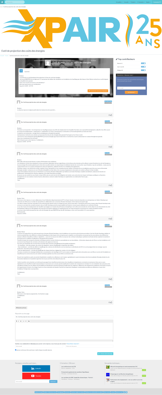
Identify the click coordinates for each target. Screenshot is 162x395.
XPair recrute (107, 392)
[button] (17, 321)
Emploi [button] (148, 2)
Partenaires (67, 392)
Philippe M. (130, 70)
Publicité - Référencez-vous (50, 392)
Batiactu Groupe (38, 392)
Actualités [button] (119, 2)
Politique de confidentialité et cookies (93, 392)
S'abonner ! (53, 381)
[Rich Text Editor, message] (64, 331)
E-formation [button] (140, 2)
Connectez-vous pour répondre (98, 90)
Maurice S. (130, 63)
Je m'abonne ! (131, 92)
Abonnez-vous (119, 392)
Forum (6, 55)
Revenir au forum (21, 307)
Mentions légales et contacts (77, 392)
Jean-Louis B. (130, 66)
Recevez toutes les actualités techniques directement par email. (130, 80)
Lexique (113, 392)
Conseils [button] (126, 2)
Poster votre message (106, 353)
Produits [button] (133, 2)
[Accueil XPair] (2, 2)
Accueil (2, 55)
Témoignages (60, 392)
